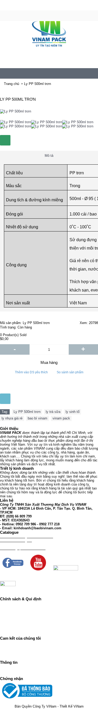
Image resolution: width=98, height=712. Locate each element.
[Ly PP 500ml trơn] (15, 122)
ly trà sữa (53, 412)
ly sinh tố (72, 412)
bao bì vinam (37, 418)
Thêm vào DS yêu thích (31, 372)
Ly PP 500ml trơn (27, 412)
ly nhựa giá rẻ (12, 418)
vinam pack (61, 418)
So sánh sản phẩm (70, 372)
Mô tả (49, 156)
